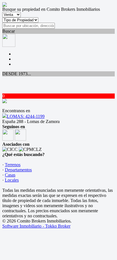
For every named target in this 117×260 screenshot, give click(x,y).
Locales (12, 180)
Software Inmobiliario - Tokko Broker (36, 226)
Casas (10, 174)
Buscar (8, 31)
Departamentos (18, 169)
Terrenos (12, 164)
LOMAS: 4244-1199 (26, 116)
